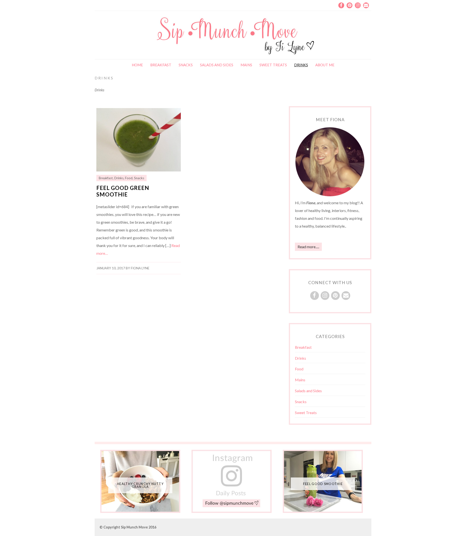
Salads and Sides (216, 65)
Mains (246, 65)
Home (137, 65)
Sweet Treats (273, 65)
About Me (324, 65)
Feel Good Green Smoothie (122, 191)
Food (129, 178)
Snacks (186, 65)
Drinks (301, 65)
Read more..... (308, 246)
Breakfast (160, 65)
